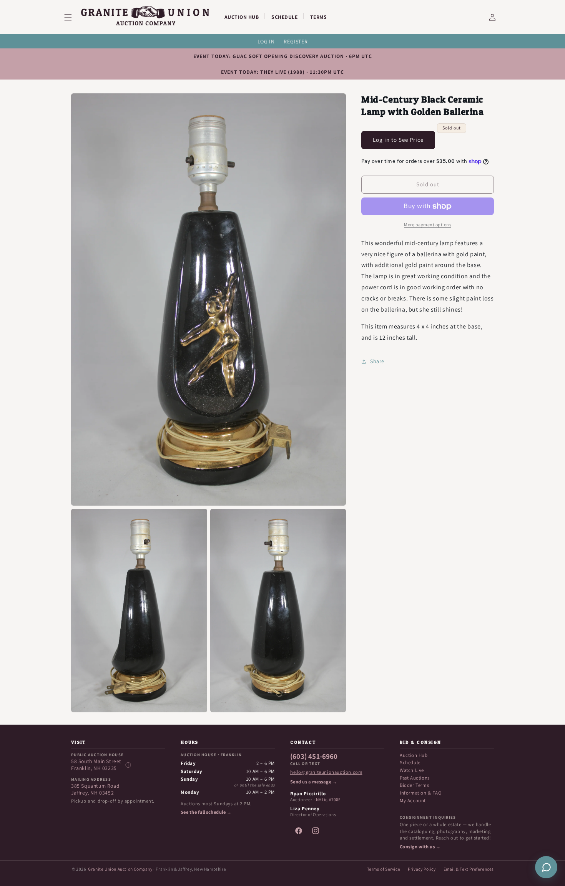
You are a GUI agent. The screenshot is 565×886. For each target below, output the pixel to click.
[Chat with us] (546, 867)
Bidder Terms (414, 785)
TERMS (318, 16)
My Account (413, 800)
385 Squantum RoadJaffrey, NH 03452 (95, 789)
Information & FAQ (420, 793)
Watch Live (412, 770)
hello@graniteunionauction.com (326, 772)
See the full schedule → (206, 812)
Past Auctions (415, 778)
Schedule (410, 762)
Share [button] (377, 361)
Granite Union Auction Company (120, 869)
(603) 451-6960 (314, 756)
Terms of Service (383, 869)
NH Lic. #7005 (328, 799)
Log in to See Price (398, 139)
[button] (72, 17)
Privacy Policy (421, 869)
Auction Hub (414, 755)
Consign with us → (420, 847)
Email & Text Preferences (469, 869)
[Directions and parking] (128, 765)
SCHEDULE (284, 16)
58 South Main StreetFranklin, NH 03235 (96, 765)
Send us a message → (313, 782)
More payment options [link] (427, 224)
